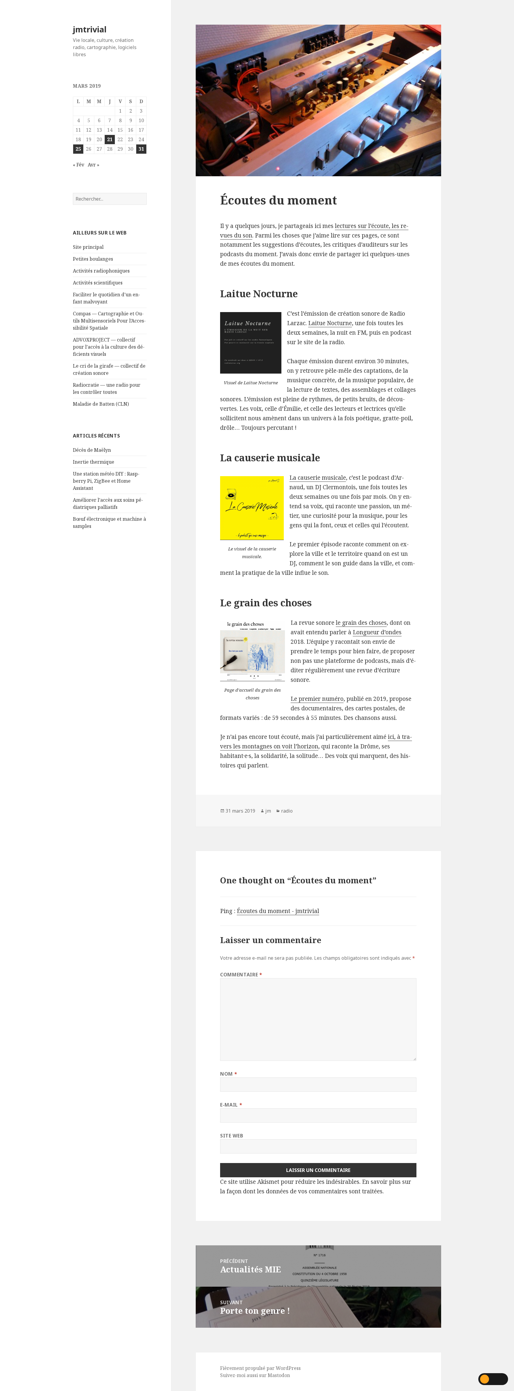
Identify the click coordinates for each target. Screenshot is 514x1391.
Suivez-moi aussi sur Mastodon (255, 1375)
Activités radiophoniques (101, 271)
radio (287, 811)
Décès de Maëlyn (92, 450)
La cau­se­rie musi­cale (317, 478)
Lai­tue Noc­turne (330, 323)
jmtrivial (89, 29)
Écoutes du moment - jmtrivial (278, 911)
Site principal (88, 247)
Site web (231, 1135)
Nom (228, 1074)
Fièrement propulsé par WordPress (260, 1368)
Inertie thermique (93, 462)
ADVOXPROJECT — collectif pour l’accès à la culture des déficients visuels (109, 346)
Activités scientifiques (98, 282)
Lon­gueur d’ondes (377, 632)
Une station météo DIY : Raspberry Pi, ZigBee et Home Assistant (106, 481)
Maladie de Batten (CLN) (101, 404)
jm (268, 811)
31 (141, 149)
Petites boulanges (93, 259)
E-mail (231, 1105)
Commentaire (241, 974)
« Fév (78, 164)
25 (78, 149)
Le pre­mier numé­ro (317, 699)
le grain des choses (361, 623)
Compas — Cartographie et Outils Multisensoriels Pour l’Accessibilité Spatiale (109, 320)
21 (109, 139)
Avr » (93, 164)
